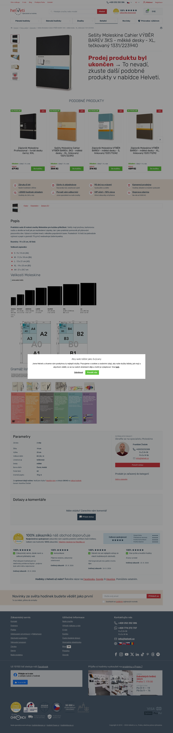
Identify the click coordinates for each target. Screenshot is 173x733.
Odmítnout (78, 372)
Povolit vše (92, 372)
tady (117, 367)
